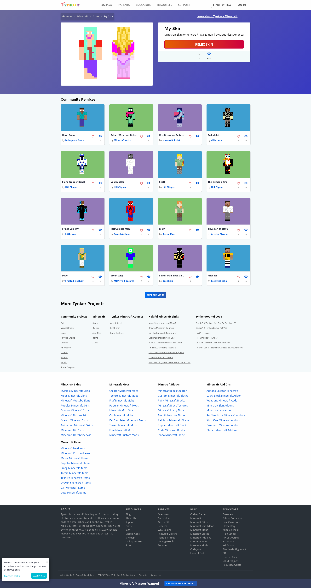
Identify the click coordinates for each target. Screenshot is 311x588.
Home (68, 16)
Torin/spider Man (120, 228)
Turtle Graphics (68, 367)
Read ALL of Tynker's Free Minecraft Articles (169, 362)
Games (64, 352)
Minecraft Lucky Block (171, 410)
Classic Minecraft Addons (222, 430)
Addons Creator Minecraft (222, 391)
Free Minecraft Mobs (121, 430)
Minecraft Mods (199, 545)
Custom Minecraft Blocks (173, 395)
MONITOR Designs (124, 280)
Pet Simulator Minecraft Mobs (127, 420)
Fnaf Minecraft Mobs (121, 400)
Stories (64, 357)
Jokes (63, 332)
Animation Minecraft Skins (77, 425)
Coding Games (198, 514)
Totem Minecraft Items (74, 473)
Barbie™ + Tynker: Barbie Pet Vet (211, 327)
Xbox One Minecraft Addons (224, 420)
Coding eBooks (134, 541)
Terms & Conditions (85, 575)
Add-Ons (96, 332)
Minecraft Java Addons (220, 410)
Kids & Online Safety (125, 575)
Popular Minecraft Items (75, 463)
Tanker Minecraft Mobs (123, 425)
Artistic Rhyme (219, 234)
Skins (96, 16)
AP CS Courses (231, 537)
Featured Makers (167, 533)
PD (224, 553)
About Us (131, 518)
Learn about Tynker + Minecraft (217, 16)
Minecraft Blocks (199, 533)
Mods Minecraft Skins (74, 395)
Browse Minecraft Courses (161, 327)
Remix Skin (204, 44)
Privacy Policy (105, 575)
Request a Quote (232, 564)
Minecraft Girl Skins (72, 430)
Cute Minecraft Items (73, 492)
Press (129, 526)
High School (229, 533)
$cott (162, 181)
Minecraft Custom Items (75, 453)
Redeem (162, 526)
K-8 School (229, 545)
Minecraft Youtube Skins (75, 400)
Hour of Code (197, 553)
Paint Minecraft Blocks (171, 400)
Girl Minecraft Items (73, 487)
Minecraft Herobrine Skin (76, 435)
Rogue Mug (168, 234)
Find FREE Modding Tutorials (162, 347)
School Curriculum (233, 518)
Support (130, 522)
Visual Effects (67, 327)
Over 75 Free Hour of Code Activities (213, 342)
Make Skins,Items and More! (162, 323)
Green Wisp (117, 275)
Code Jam (195, 549)
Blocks (95, 327)
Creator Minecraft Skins (75, 410)
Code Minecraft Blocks (171, 430)
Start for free (222, 4)
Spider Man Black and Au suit (172, 275)
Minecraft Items (199, 541)
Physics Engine (68, 337)
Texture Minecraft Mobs (123, 395)
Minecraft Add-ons (200, 537)
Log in (242, 4)
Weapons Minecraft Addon (223, 400)
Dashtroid (167, 280)
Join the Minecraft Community (163, 332)
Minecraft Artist (123, 140)
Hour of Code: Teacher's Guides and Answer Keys (219, 347)
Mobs (95, 342)
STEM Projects (230, 560)
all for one (216, 140)
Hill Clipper (71, 187)
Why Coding (164, 529)
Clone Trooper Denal (73, 181)
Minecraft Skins (198, 522)
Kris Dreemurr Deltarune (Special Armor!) (172, 135)
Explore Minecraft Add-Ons (161, 337)
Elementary (229, 526)
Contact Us (156, 575)
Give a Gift (164, 522)
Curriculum (164, 518)
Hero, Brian (68, 135)
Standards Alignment (234, 549)
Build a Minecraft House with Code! (165, 342)
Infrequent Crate (74, 140)
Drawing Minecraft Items (76, 482)
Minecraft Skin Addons (220, 405)
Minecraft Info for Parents (161, 357)
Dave (65, 275)
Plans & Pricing (166, 537)
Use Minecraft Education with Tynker (166, 352)
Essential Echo (219, 280)
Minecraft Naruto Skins (75, 415)
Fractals (64, 342)
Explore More (155, 295)
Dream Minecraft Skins (74, 420)
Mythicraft (115, 327)
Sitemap (130, 537)
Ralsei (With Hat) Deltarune (124, 135)
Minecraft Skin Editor (202, 526)
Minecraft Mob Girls (121, 410)
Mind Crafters (116, 332)
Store (128, 545)
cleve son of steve (218, 228)
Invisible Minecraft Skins (75, 391)
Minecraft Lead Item (73, 448)
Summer (162, 545)
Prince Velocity (70, 228)
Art (62, 323)
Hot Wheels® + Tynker (206, 337)
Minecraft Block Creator (172, 391)
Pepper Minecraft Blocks (173, 425)
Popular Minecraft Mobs (124, 405)
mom (162, 228)
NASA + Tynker (203, 332)
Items (95, 337)
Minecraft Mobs (199, 529)
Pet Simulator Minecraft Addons (226, 415)
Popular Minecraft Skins (75, 405)
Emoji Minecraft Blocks (171, 415)
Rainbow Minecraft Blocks (173, 420)
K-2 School (229, 541)
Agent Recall (116, 323)
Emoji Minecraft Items (74, 468)
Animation (66, 347)
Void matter (117, 181)
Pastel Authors (122, 234)
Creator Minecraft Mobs (123, 391)
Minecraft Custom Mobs (124, 435)
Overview (163, 514)
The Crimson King (217, 181)
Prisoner (212, 275)
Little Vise (70, 234)
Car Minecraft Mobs (121, 415)
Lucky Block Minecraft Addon (224, 395)
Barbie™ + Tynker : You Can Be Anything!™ (216, 323)
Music (64, 362)
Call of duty (214, 135)
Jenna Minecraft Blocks (171, 435)
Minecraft (82, 16)
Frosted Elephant (74, 280)
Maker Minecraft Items (74, 458)
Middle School (231, 529)
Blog (128, 514)
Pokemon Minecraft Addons (224, 425)
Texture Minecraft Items (75, 478)
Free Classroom (231, 522)
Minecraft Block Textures (173, 405)
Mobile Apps (133, 533)
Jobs (128, 529)
